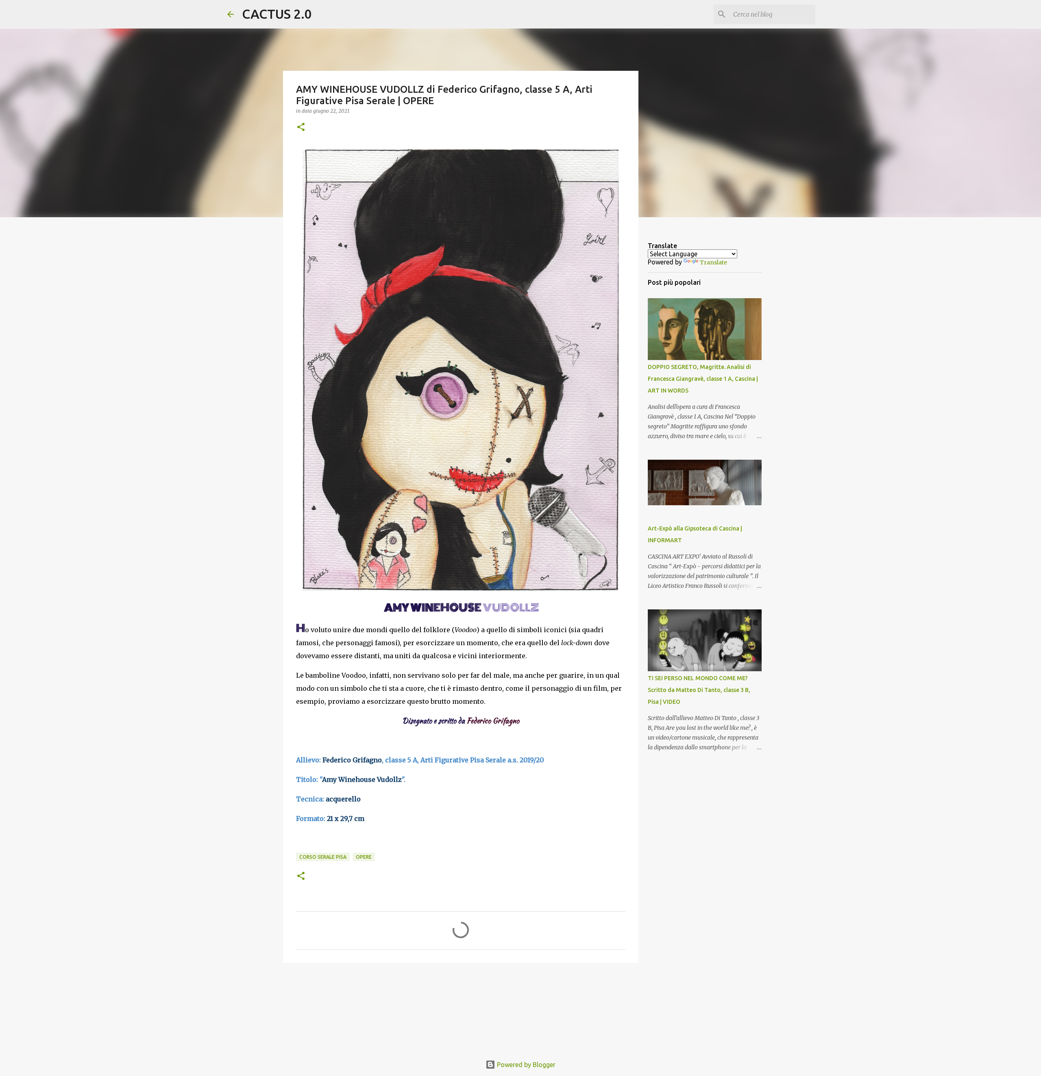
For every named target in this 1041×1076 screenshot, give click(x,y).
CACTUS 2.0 (277, 14)
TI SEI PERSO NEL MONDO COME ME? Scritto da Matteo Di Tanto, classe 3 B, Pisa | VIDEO (699, 690)
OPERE (364, 857)
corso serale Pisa (322, 857)
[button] (301, 127)
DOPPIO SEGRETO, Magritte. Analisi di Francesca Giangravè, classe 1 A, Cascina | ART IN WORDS (703, 379)
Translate (713, 262)
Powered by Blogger (525, 1064)
